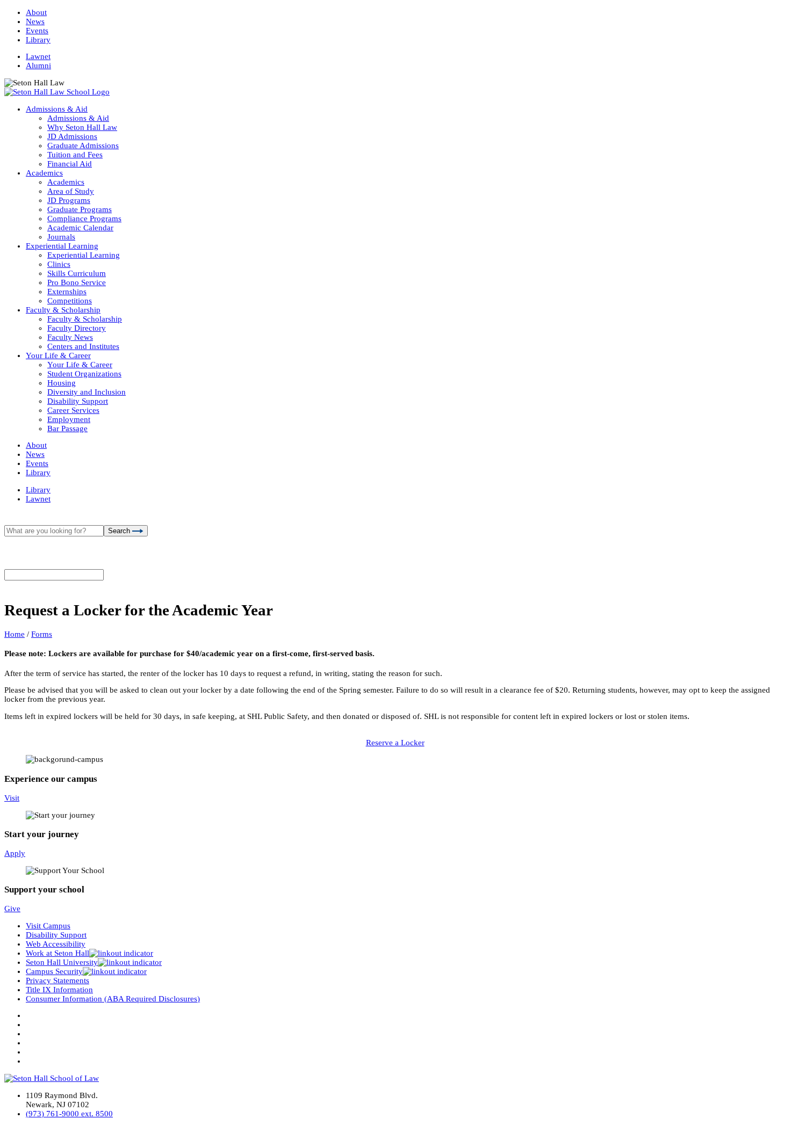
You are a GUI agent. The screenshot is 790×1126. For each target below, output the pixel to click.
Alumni (38, 65)
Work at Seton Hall (57, 953)
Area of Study (70, 191)
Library (38, 39)
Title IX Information (59, 989)
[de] (786, 1122)
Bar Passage (67, 428)
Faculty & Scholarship (63, 310)
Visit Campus (48, 925)
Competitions (69, 300)
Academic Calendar (80, 227)
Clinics (58, 264)
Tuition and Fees (75, 154)
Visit (11, 798)
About (36, 12)
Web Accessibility (55, 944)
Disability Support (77, 401)
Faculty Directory (76, 328)
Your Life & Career (58, 355)
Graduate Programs (79, 209)
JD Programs (68, 200)
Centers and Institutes (83, 346)
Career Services (73, 410)
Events (37, 30)
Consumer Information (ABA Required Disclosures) (113, 998)
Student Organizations (84, 373)
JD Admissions (72, 136)
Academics (44, 173)
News (35, 21)
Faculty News (70, 337)
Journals (61, 237)
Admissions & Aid (57, 109)
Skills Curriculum (76, 273)
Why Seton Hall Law (82, 127)
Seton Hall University (62, 962)
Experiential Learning (62, 246)
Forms (41, 634)
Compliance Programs (84, 218)
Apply (14, 853)
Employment (68, 419)
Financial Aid (69, 163)
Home (14, 634)
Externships (67, 291)
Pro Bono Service (76, 282)
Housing (61, 383)
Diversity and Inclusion (86, 392)
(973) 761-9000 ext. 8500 (69, 1113)
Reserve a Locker (395, 742)
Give (12, 908)
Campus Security (54, 971)
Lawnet (38, 56)
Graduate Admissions (83, 145)
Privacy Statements (57, 980)
